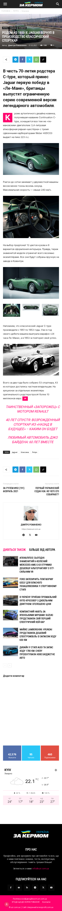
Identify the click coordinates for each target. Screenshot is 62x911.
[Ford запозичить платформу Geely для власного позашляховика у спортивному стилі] (10, 582)
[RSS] (27, 888)
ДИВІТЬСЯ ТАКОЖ (14, 550)
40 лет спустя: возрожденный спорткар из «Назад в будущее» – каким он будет (33, 424)
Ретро (34, 452)
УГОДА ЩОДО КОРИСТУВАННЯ (25, 902)
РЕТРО (16, 11)
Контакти (46, 902)
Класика (25, 11)
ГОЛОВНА (6, 11)
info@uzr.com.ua (41, 868)
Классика (25, 452)
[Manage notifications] (6, 904)
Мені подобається (12, 748)
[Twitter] (29, 60)
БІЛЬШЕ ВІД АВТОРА (42, 550)
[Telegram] (15, 60)
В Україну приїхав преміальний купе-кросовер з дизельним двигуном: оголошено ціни (38, 600)
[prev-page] (5, 665)
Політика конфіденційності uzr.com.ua (30, 899)
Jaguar (15, 452)
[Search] (58, 4)
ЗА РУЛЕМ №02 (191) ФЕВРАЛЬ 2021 (13, 490)
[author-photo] (31, 520)
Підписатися (49, 747)
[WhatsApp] (36, 60)
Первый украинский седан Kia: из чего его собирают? (46, 491)
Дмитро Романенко (17, 45)
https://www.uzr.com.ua (31, 529)
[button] (5, 4)
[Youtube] (37, 535)
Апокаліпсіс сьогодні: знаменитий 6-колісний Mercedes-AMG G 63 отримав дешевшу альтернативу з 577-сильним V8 (37, 564)
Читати (31, 747)
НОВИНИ (22, 28)
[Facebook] (22, 60)
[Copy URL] (43, 60)
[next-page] (10, 665)
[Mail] (19, 888)
